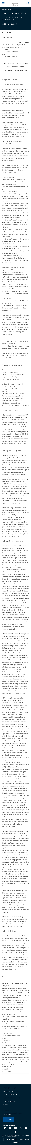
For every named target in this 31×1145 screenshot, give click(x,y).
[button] (28, 3)
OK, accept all (10, 1139)
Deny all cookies (23, 1139)
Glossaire (5, 1104)
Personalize (16, 1142)
